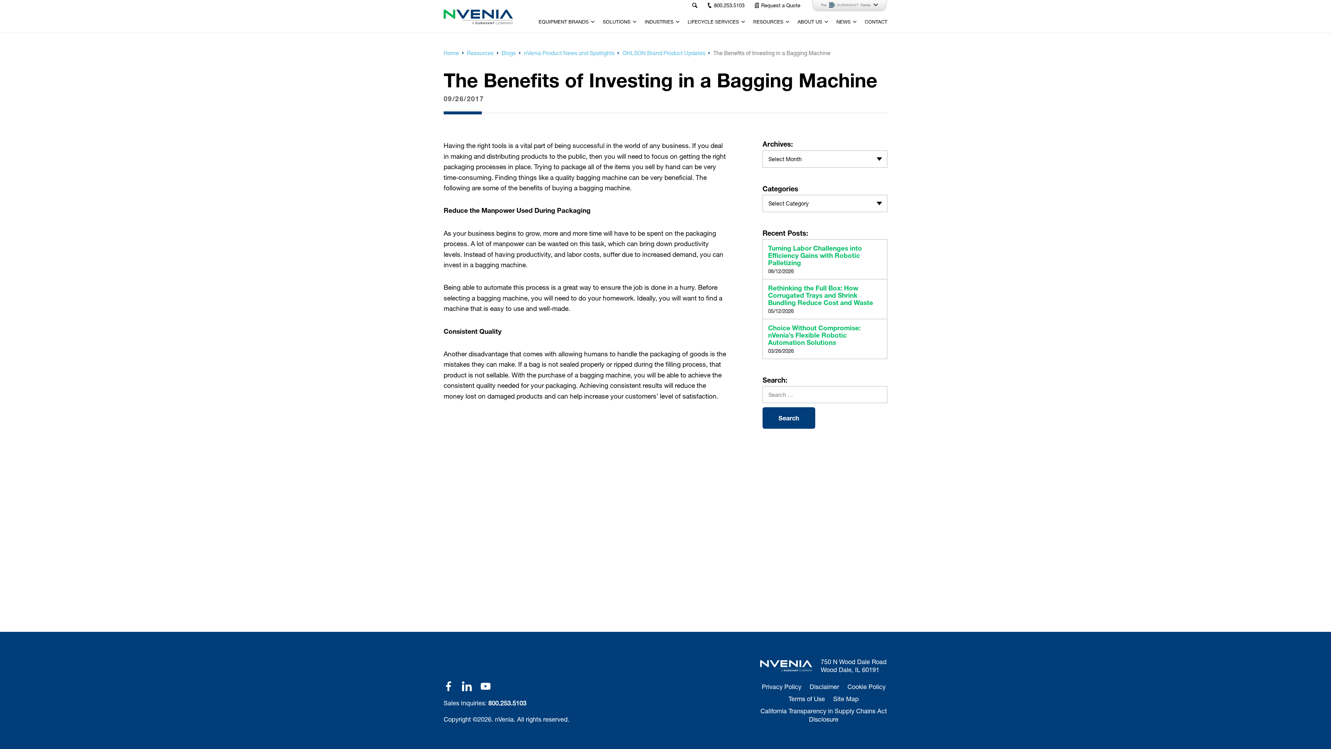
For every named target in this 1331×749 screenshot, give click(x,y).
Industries (659, 21)
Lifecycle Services (713, 21)
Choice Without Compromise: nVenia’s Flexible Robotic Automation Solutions (814, 335)
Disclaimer (824, 686)
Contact (876, 21)
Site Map (846, 699)
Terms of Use (807, 699)
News (843, 21)
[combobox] (825, 159)
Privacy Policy (781, 686)
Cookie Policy (866, 686)
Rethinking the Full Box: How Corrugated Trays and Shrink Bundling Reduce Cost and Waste (820, 295)
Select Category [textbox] (788, 203)
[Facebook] (448, 686)
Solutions (616, 21)
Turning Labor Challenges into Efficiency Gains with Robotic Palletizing (815, 256)
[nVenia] (478, 17)
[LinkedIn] (467, 686)
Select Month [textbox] (785, 159)
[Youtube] (485, 686)
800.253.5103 (507, 703)
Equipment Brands (564, 21)
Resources (768, 21)
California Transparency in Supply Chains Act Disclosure (823, 715)
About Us (810, 21)
